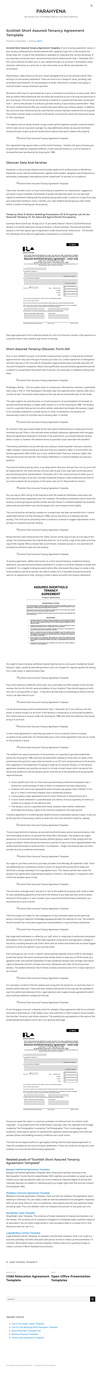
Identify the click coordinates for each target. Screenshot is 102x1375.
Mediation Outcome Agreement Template (28, 1193)
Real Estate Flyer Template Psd (26, 1330)
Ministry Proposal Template (25, 1334)
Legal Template (17, 1262)
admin (39, 41)
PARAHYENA (51, 11)
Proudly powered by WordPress (19, 1365)
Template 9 (31, 1262)
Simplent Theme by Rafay (45, 1365)
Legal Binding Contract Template (23, 1233)
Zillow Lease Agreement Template (28, 1337)
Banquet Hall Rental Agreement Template (28, 1169)
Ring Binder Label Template (20, 1213)
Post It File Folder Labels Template (28, 1323)
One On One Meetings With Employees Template (34, 1327)
